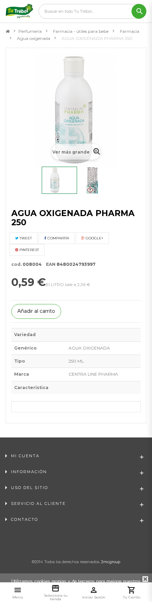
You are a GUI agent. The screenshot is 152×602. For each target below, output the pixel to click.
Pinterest (28, 250)
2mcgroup (110, 561)
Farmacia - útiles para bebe (81, 31)
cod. (16, 264)
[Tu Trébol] (19, 11)
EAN (49, 264)
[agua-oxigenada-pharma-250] (59, 180)
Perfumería (30, 31)
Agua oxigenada (33, 38)
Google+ (93, 238)
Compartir (57, 238)
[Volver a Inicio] (8, 31)
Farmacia (129, 31)
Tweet (25, 238)
